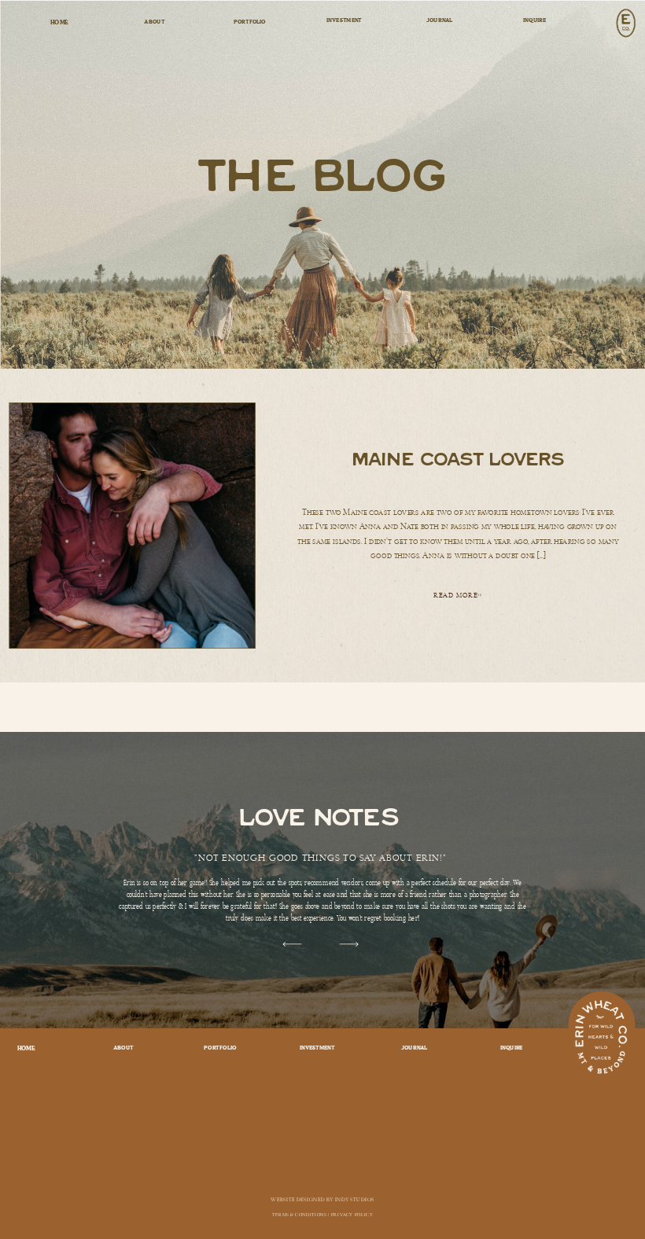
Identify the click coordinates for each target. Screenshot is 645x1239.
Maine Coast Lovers (458, 459)
